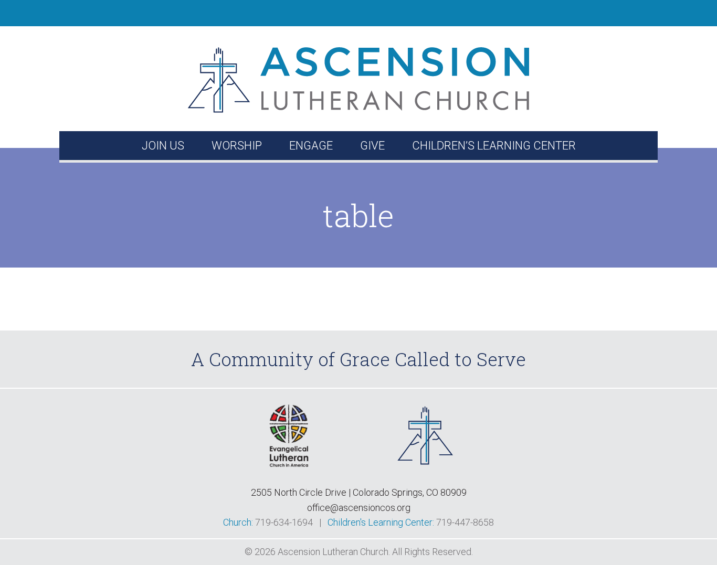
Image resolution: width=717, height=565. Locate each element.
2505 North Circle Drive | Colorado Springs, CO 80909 (359, 492)
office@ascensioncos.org (358, 507)
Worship (237, 145)
